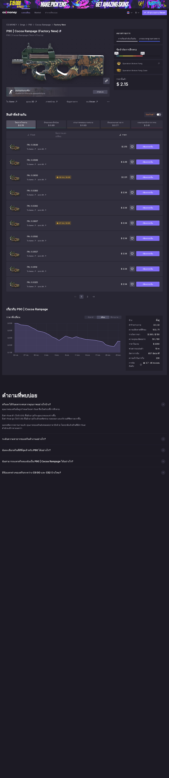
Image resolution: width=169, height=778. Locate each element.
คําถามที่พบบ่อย (51, 12)
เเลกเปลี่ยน (25, 12)
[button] (138, 63)
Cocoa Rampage (43, 24)
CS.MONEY (11, 24)
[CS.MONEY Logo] (10, 12)
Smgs (22, 24)
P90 (30, 24)
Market (37, 12)
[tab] (90, 317)
